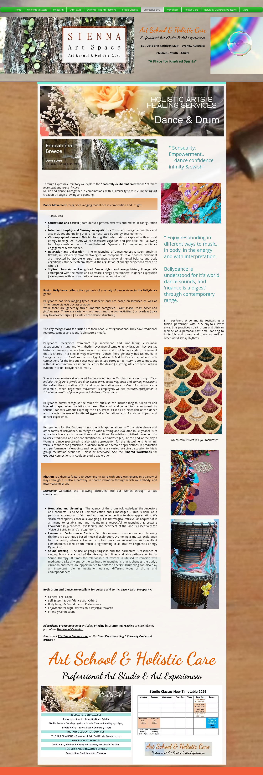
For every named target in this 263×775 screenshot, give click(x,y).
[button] (132, 111)
